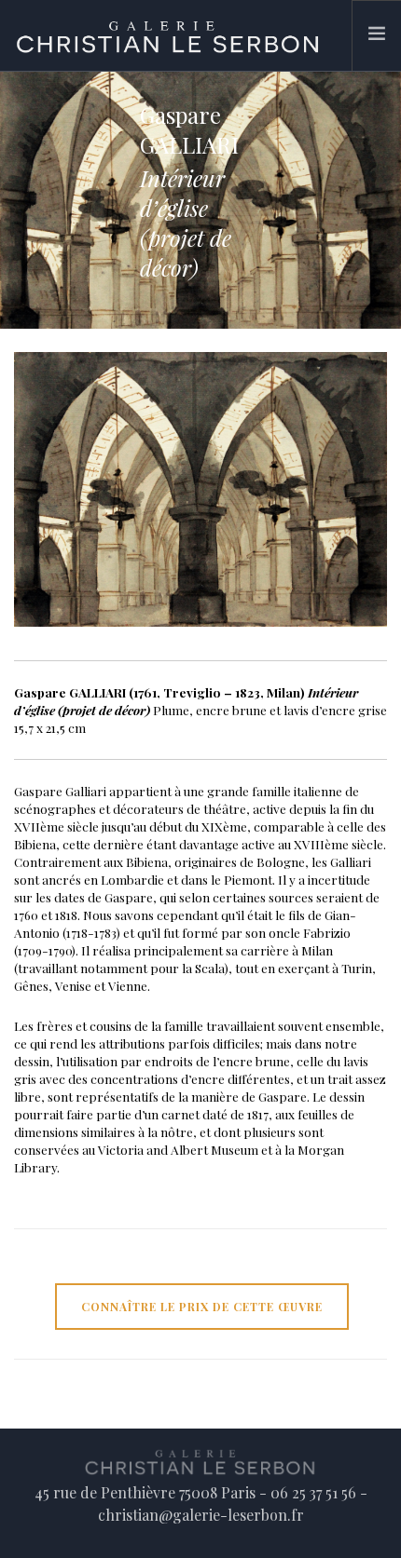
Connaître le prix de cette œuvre (202, 1306)
